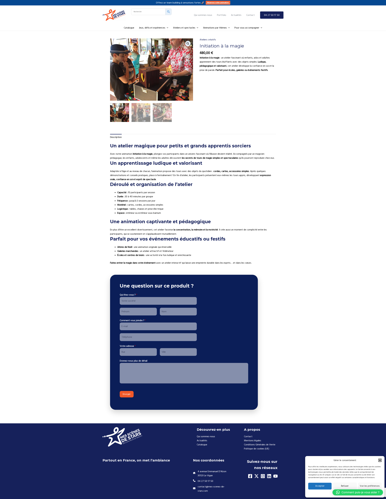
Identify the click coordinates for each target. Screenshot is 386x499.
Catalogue (202, 444)
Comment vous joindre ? (133, 320)
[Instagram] (263, 476)
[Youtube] (275, 476)
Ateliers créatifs (208, 39)
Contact (248, 436)
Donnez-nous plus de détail (133, 360)
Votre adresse (128, 346)
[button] (379, 460)
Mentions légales (252, 440)
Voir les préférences (370, 486)
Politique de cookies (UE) (256, 448)
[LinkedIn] (269, 476)
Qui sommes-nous (206, 436)
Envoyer (127, 394)
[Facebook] (250, 476)
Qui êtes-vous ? (128, 294)
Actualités (202, 440)
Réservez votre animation (218, 2)
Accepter (319, 486)
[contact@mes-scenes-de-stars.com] (213, 489)
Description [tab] (116, 137)
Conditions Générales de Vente (259, 444)
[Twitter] (256, 476)
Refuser (345, 486)
